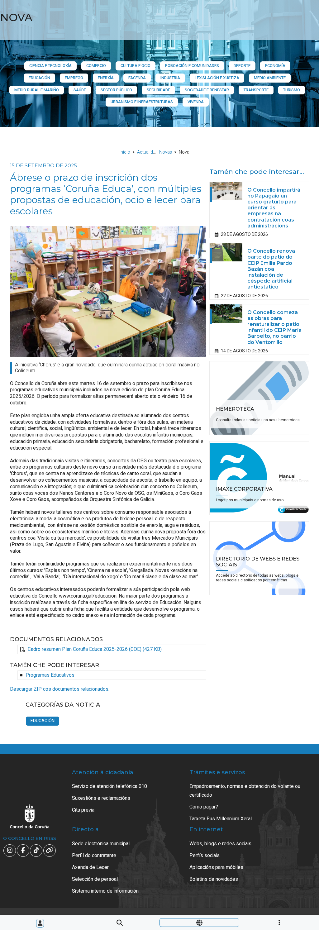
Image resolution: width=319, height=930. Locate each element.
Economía (275, 66)
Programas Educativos (50, 675)
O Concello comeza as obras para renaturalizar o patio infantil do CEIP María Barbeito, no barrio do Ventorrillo (274, 327)
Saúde (80, 90)
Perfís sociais (204, 855)
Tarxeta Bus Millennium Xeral (220, 819)
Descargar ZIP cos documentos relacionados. (59, 689)
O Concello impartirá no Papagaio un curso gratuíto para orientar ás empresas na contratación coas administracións (273, 208)
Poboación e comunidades (192, 66)
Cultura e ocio (135, 66)
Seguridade (158, 90)
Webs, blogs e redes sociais (220, 843)
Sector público (116, 90)
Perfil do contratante (94, 855)
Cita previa (83, 810)
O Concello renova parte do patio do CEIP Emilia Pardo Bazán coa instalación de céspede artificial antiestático (271, 269)
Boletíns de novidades (213, 879)
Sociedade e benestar (207, 90)
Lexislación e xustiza (217, 78)
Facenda (137, 78)
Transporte (256, 90)
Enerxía (106, 78)
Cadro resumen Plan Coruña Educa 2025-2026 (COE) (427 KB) (95, 649)
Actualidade (148, 152)
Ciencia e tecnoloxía (50, 66)
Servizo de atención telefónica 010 (109, 786)
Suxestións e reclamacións (101, 798)
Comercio (96, 66)
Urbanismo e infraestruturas (142, 102)
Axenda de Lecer (90, 867)
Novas (165, 152)
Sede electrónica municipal (101, 843)
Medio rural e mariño (36, 90)
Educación (39, 78)
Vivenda (196, 102)
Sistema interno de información (105, 891)
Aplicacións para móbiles (216, 867)
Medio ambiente (270, 78)
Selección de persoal (95, 879)
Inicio (125, 152)
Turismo (291, 90)
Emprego (74, 78)
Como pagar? (203, 807)
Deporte (242, 66)
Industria (170, 78)
